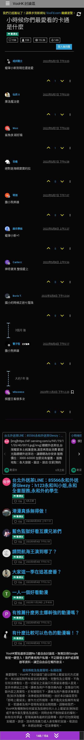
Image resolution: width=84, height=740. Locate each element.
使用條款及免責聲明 (35, 670)
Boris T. (17, 296)
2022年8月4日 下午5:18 (38, 541)
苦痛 (15, 161)
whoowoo (18, 392)
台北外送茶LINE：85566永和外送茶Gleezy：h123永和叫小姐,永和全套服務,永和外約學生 (45, 485)
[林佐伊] (6, 482)
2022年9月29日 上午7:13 (38, 521)
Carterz (17, 262)
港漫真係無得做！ (30, 511)
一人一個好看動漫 (30, 592)
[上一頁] (5, 454)
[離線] (9, 60)
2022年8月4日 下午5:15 (38, 562)
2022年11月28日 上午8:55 (39, 602)
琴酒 (15, 195)
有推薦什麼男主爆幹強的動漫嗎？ (46, 612)
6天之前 (30, 501)
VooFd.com (53, 13)
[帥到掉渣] (6, 533)
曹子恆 (16, 344)
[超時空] (6, 594)
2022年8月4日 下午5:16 (38, 582)
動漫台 (14, 34)
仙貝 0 (16, 94)
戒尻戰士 (17, 61)
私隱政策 (56, 670)
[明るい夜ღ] (6, 634)
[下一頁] (79, 454)
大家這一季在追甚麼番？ (37, 571)
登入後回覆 (64, 46)
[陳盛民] (6, 553)
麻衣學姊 (17, 228)
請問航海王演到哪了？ (34, 551)
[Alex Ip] (6, 513)
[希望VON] (6, 573)
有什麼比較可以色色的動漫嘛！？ (46, 632)
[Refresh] (79, 14)
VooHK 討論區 (24, 4)
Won (15, 128)
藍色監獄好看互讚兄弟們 (37, 531)
